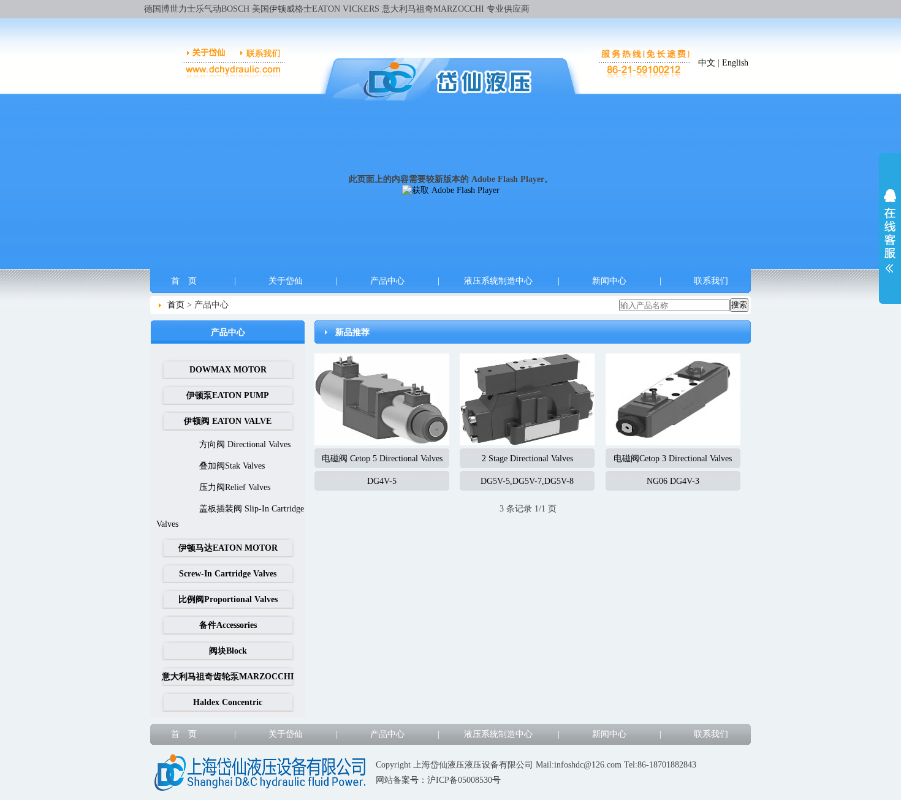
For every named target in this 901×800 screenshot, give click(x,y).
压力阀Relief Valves (234, 487)
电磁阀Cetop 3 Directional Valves (673, 458)
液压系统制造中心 (498, 280)
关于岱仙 (285, 280)
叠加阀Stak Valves (232, 465)
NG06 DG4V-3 (673, 481)
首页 (175, 304)
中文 (706, 62)
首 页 (184, 280)
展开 (890, 231)
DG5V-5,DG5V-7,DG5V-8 (527, 481)
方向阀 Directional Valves (245, 444)
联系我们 (711, 280)
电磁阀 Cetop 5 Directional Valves (382, 458)
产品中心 (387, 280)
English (735, 62)
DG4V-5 (382, 481)
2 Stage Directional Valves (527, 458)
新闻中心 (609, 280)
